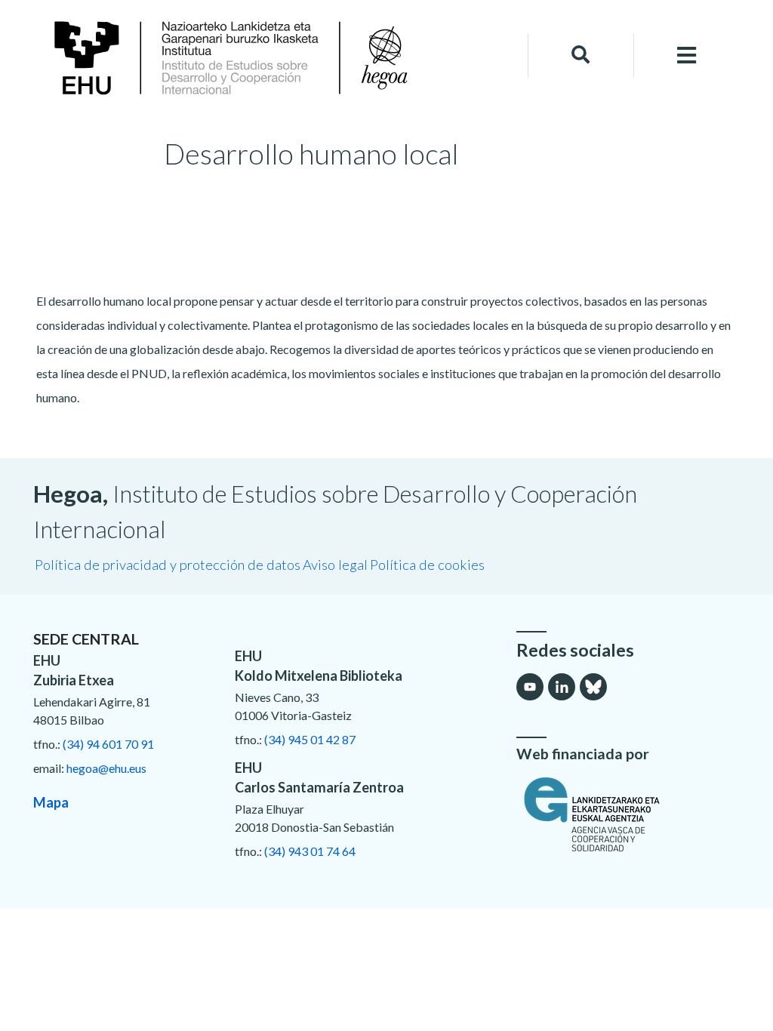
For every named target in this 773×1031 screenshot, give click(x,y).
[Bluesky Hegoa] (593, 686)
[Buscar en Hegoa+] (580, 55)
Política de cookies (427, 564)
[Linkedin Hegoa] (561, 686)
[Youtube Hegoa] (530, 686)
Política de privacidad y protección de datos (167, 564)
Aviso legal (335, 564)
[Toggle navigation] (687, 55)
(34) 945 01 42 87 (310, 739)
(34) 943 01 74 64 (310, 851)
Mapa (51, 802)
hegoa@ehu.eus (106, 768)
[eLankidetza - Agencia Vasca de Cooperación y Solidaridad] (628, 814)
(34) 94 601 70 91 (108, 744)
